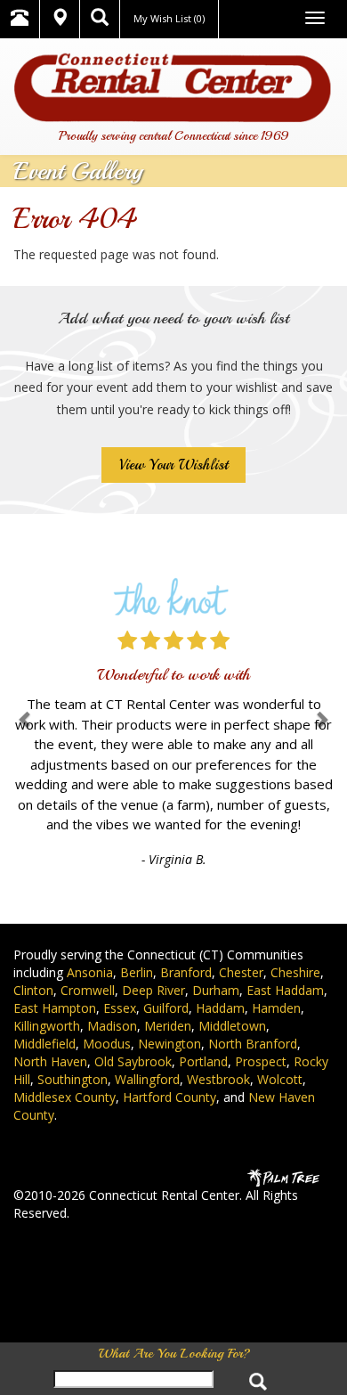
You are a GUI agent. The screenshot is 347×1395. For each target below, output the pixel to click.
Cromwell (88, 990)
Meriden (167, 1025)
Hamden (276, 1007)
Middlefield (44, 1043)
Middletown (232, 1025)
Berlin (136, 972)
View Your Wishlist (173, 465)
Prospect (260, 1061)
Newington (169, 1043)
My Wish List (169, 18)
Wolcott (280, 1079)
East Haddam (285, 990)
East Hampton (54, 1007)
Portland (203, 1061)
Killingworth (46, 1025)
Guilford (166, 1007)
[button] (26, 718)
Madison (112, 1025)
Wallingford (147, 1079)
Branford (186, 972)
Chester (241, 972)
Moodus (107, 1043)
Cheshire (295, 972)
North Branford (252, 1043)
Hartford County (169, 1097)
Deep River (153, 990)
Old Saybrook (133, 1061)
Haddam (220, 1007)
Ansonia (90, 972)
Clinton (33, 990)
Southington (72, 1079)
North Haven (50, 1061)
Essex (119, 1007)
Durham (215, 990)
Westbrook (218, 1079)
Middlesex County (64, 1097)
